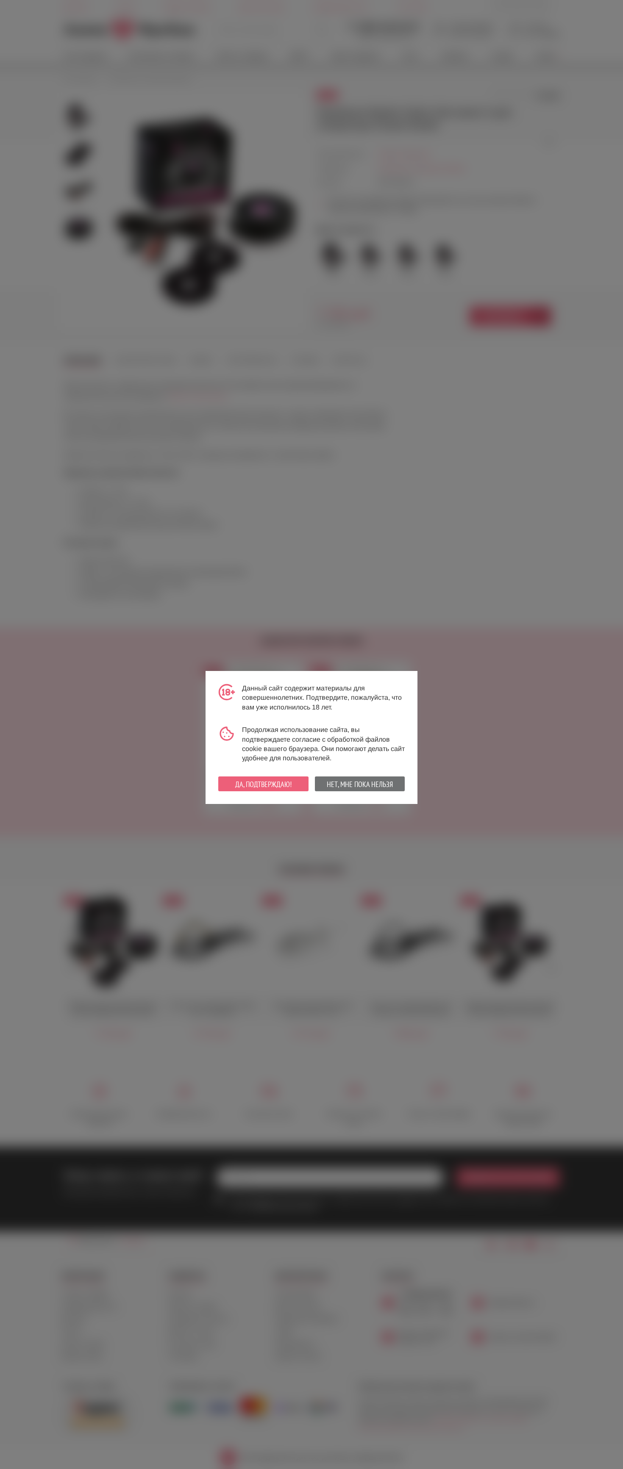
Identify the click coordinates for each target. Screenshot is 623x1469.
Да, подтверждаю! (263, 784)
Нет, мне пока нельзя (360, 784)
